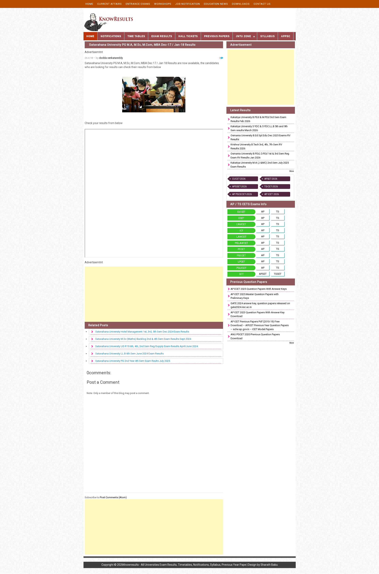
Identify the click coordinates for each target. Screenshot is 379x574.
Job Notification (187, 3)
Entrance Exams (138, 3)
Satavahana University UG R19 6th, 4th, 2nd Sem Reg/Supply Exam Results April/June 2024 (146, 346)
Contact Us (262, 3)
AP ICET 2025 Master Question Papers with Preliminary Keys (255, 296)
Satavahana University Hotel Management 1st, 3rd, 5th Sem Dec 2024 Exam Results (142, 331)
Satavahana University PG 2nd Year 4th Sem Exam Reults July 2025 (132, 360)
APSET (262, 273)
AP (262, 211)
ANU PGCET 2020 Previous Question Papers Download (255, 336)
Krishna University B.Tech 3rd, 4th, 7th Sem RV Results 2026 (256, 146)
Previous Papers (217, 36)
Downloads (241, 3)
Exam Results (161, 36)
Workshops (162, 3)
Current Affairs (109, 3)
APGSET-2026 (239, 186)
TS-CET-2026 (271, 186)
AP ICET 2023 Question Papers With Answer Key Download (257, 314)
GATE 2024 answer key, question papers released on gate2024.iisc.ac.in (260, 305)
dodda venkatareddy (111, 57)
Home (89, 3)
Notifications (111, 36)
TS (277, 211)
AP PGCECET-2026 (242, 194)
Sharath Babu (269, 564)
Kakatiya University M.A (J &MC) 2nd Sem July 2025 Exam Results (260, 164)
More (291, 171)
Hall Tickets (188, 36)
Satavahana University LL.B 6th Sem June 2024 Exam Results (129, 353)
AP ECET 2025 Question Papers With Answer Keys (259, 288)
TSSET (277, 273)
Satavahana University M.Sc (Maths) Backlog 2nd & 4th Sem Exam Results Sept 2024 (143, 338)
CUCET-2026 (239, 178)
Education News (216, 3)
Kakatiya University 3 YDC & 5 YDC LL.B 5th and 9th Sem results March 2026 (259, 128)
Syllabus (267, 36)
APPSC (285, 36)
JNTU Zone (243, 36)
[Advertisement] (154, 294)
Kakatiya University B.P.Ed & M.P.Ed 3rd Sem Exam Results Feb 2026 (258, 119)
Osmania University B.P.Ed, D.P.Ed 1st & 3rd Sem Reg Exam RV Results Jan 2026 (260, 155)
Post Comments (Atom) (113, 497)
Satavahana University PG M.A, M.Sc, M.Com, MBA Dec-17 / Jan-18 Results (142, 44)
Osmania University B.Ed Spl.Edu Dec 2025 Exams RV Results (260, 137)
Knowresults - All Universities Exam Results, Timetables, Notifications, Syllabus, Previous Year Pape (184, 564)
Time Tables (136, 36)
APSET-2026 (270, 178)
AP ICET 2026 (271, 194)
